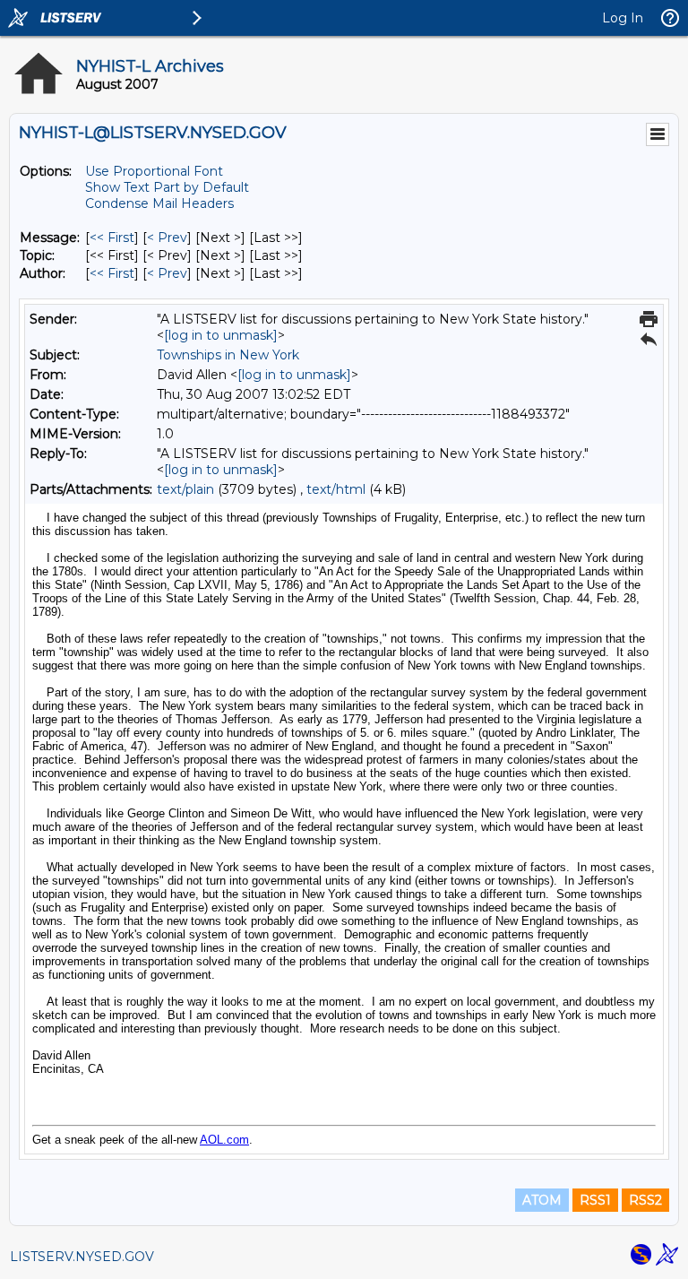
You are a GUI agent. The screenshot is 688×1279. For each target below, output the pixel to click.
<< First (112, 237)
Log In (622, 18)
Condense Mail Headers (159, 203)
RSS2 (645, 1200)
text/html (336, 489)
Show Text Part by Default (167, 187)
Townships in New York (228, 355)
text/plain (185, 489)
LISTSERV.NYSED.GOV (82, 1257)
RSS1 (595, 1200)
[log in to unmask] (221, 335)
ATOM (542, 1200)
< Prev (167, 237)
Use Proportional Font (154, 171)
